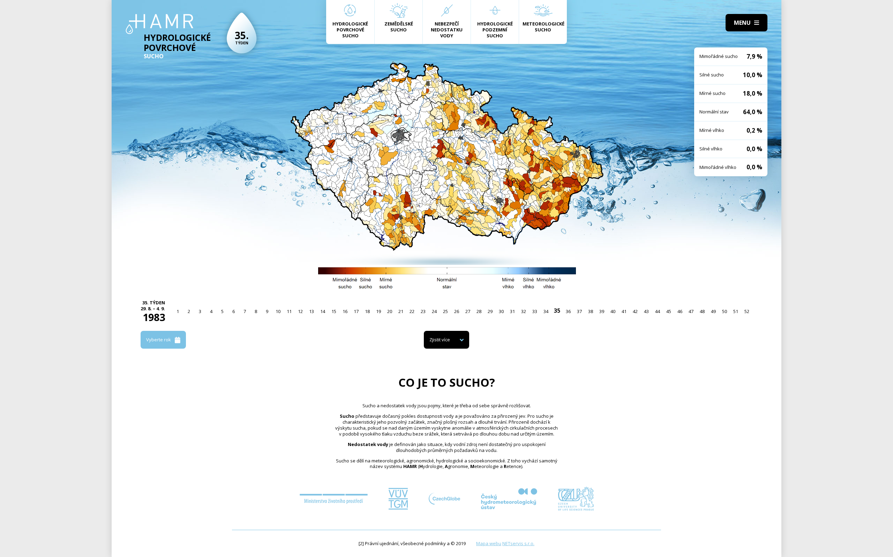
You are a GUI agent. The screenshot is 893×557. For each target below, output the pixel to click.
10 (278, 311)
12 (300, 311)
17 (356, 311)
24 (434, 311)
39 (601, 311)
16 (345, 311)
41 (624, 311)
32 (523, 311)
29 (490, 311)
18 (367, 311)
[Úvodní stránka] (160, 24)
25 (445, 311)
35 (557, 310)
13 (311, 311)
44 (657, 311)
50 (724, 311)
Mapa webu (488, 543)
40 (612, 311)
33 (534, 311)
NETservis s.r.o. (518, 543)
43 (646, 311)
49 (713, 311)
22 (412, 311)
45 (668, 311)
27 (467, 311)
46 (679, 311)
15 (333, 311)
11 (289, 311)
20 (389, 311)
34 (545, 311)
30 (501, 311)
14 (322, 311)
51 (735, 311)
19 (378, 311)
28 (478, 311)
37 (579, 311)
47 (691, 311)
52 (746, 311)
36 (568, 311)
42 (635, 311)
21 (400, 311)
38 (590, 311)
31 (512, 311)
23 (423, 311)
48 (702, 311)
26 (456, 311)
